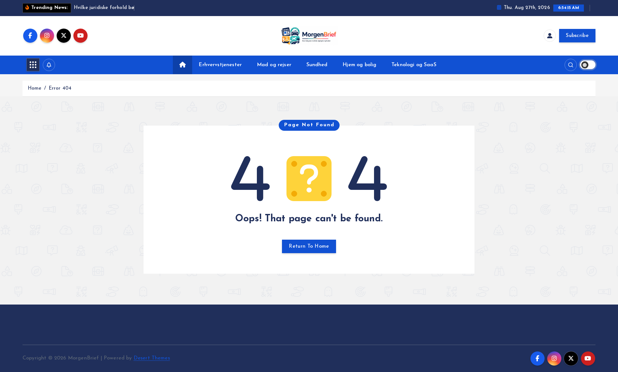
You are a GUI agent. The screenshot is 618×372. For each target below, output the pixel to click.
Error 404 (60, 88)
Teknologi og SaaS (413, 64)
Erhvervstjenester (220, 64)
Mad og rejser (274, 64)
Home (35, 88)
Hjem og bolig (359, 64)
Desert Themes (152, 358)
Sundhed (317, 64)
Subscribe (577, 35)
